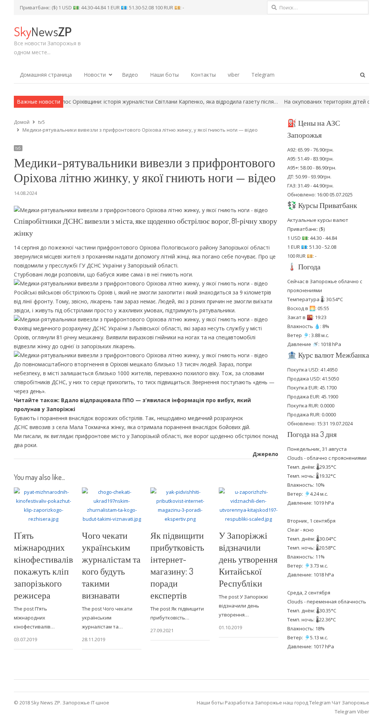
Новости (95, 74)
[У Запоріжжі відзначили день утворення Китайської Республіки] (248, 492)
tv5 (18, 148)
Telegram (263, 74)
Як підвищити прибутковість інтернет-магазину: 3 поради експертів (177, 565)
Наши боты (164, 74)
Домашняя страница (46, 74)
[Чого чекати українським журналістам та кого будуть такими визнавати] (111, 492)
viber (233, 74)
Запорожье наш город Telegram (293, 702)
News (42, 31)
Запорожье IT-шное (85, 702)
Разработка (240, 702)
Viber (363, 711)
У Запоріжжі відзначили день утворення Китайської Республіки (248, 559)
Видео (130, 74)
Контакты (203, 74)
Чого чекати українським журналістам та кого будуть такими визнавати (111, 565)
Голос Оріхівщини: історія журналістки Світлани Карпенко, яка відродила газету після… (144, 101)
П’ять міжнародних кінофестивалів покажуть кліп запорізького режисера (43, 565)
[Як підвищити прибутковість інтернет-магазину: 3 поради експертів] (180, 492)
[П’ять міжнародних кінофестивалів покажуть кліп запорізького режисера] (43, 492)
